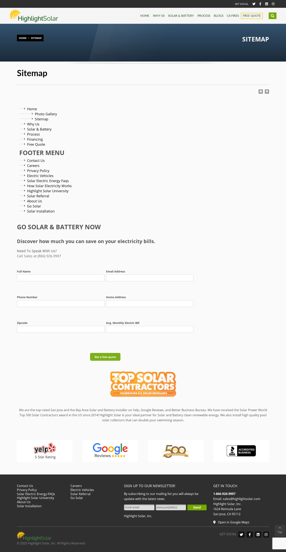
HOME (22, 38)
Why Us (33, 124)
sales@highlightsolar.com (241, 499)
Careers (33, 165)
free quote (36, 144)
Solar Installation (41, 211)
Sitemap (41, 119)
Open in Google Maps (233, 522)
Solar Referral (38, 196)
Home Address (116, 297)
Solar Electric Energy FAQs (36, 494)
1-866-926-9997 (224, 494)
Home (144, 15)
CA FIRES (233, 15)
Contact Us (36, 160)
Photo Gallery (46, 114)
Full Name (24, 271)
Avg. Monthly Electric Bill (122, 323)
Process (203, 15)
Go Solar (34, 206)
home (32, 109)
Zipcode (22, 323)
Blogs (218, 15)
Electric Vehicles (40, 175)
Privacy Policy (38, 170)
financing (35, 139)
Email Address (115, 271)
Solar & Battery (181, 15)
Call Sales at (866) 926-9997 (39, 256)
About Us (34, 201)
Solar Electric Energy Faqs (48, 180)
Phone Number (27, 297)
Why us (159, 15)
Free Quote (252, 15)
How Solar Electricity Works (49, 185)
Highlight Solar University (47, 191)
